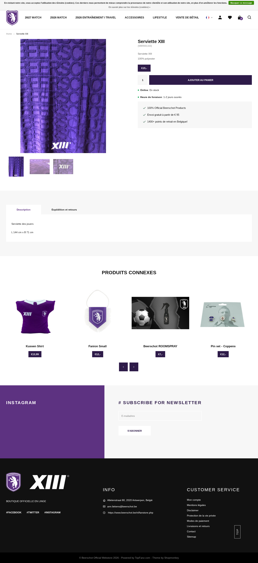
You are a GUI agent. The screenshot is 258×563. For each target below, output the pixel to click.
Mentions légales (196, 505)
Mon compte (194, 499)
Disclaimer (193, 510)
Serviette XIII (22, 34)
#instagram (52, 512)
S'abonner (134, 430)
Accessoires (134, 17)
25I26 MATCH (58, 17)
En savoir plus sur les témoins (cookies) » (129, 7)
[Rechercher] (249, 17)
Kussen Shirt (35, 346)
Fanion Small (97, 346)
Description (24, 209)
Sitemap (191, 536)
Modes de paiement (198, 520)
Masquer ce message (241, 3)
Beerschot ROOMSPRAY (160, 346)
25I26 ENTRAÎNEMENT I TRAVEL (95, 17)
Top (237, 532)
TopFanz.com (142, 557)
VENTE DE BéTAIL (187, 17)
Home (9, 34)
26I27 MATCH (33, 17)
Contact (191, 531)
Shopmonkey (171, 557)
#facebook (13, 512)
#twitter (33, 512)
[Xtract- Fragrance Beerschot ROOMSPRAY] (160, 313)
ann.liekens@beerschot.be (122, 506)
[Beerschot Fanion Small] (98, 313)
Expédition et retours (64, 209)
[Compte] (220, 17)
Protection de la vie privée (201, 515)
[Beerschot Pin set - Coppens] (223, 313)
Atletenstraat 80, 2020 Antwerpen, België (130, 500)
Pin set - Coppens (223, 346)
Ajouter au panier (200, 80)
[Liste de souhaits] (230, 17)
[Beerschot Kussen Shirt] (35, 313)
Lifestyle (160, 17)
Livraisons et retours (198, 526)
